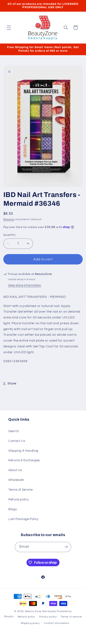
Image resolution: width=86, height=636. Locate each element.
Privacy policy (48, 617)
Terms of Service (20, 489)
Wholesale (16, 479)
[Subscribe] (66, 547)
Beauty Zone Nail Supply (40, 611)
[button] (9, 27)
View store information (24, 285)
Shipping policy (30, 623)
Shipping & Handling (23, 450)
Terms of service (71, 617)
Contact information (56, 623)
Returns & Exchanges (24, 460)
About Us (15, 470)
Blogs (12, 509)
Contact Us (16, 441)
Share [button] (12, 383)
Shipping (8, 219)
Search (13, 431)
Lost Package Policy (23, 519)
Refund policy (18, 499)
